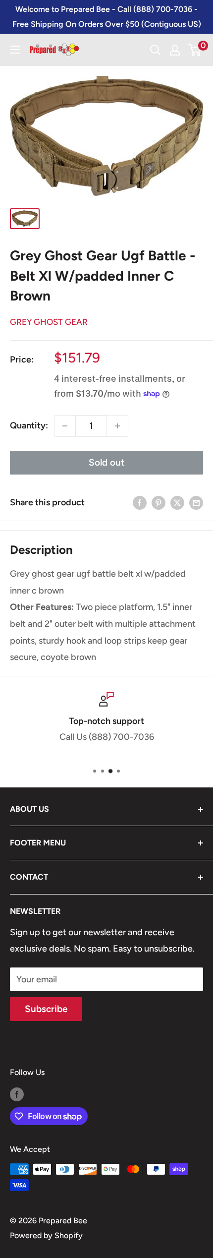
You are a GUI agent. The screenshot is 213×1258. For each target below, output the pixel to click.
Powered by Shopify (46, 1235)
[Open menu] (15, 50)
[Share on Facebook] (140, 502)
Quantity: (29, 425)
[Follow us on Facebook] (17, 1093)
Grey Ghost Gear (49, 322)
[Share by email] (196, 502)
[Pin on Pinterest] (158, 502)
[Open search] (155, 50)
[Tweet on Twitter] (177, 502)
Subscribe (46, 1009)
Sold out (106, 462)
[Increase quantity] (117, 426)
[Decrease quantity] (64, 426)
